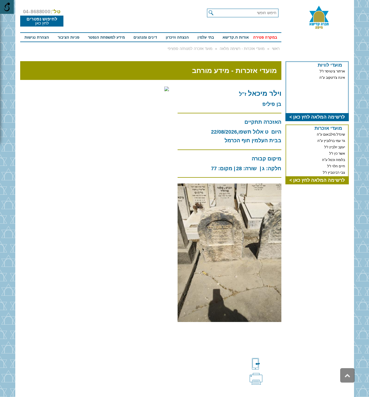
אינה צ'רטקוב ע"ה (332, 78)
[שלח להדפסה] (265, 378)
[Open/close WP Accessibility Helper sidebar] (7, 7)
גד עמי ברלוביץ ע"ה (331, 141)
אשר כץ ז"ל (337, 153)
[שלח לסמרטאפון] (265, 364)
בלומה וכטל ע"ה (333, 160)
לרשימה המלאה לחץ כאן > (317, 117)
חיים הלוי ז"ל (336, 166)
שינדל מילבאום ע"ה (331, 134)
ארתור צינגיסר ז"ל (332, 71)
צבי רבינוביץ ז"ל (334, 173)
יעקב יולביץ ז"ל (334, 147)
